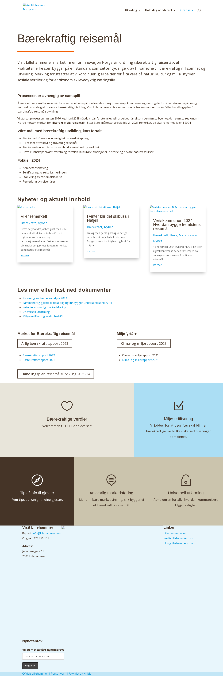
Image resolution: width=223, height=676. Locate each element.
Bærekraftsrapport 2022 (39, 355)
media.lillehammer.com (178, 538)
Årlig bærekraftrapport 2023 (44, 343)
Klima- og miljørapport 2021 (140, 360)
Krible (87, 673)
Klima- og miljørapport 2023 (144, 343)
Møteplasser (188, 235)
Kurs (173, 235)
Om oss (185, 10)
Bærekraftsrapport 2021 (39, 360)
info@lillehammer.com (46, 533)
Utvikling (131, 10)
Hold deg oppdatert (158, 10)
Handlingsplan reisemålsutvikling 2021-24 (55, 374)
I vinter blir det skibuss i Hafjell (108, 218)
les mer (25, 255)
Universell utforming (37, 312)
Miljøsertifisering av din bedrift (43, 316)
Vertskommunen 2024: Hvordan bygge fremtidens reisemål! (177, 224)
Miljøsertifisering (178, 418)
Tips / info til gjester (37, 493)
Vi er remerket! (34, 216)
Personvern (58, 673)
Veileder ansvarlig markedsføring (45, 307)
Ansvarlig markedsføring (111, 493)
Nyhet (42, 223)
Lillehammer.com (174, 533)
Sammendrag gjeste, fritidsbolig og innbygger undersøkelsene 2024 (67, 303)
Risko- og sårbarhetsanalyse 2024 (45, 298)
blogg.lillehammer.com (178, 543)
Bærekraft (28, 223)
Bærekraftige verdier (67, 419)
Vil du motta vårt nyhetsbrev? (43, 650)
